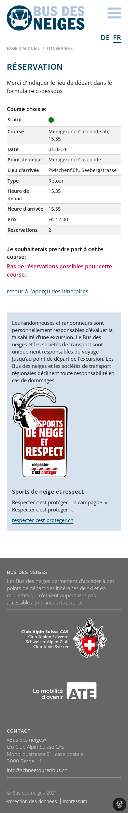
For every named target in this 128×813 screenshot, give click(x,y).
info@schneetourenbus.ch (37, 770)
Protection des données (31, 801)
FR (117, 37)
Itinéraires (60, 48)
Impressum (75, 801)
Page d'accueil (23, 48)
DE (105, 37)
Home (46, 18)
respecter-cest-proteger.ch (42, 520)
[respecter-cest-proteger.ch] (40, 432)
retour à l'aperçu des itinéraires (47, 291)
